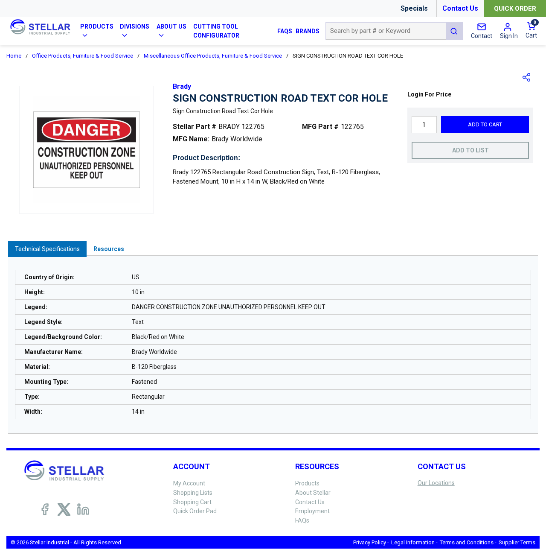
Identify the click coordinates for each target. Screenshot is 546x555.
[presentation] (47, 249)
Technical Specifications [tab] (47, 248)
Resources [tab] (108, 248)
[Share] (527, 77)
